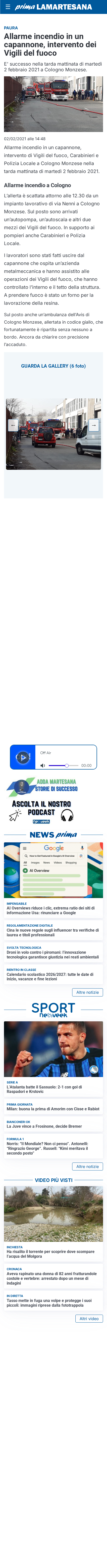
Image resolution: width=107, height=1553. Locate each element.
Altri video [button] (89, 1318)
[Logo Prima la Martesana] (53, 7)
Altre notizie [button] (87, 992)
